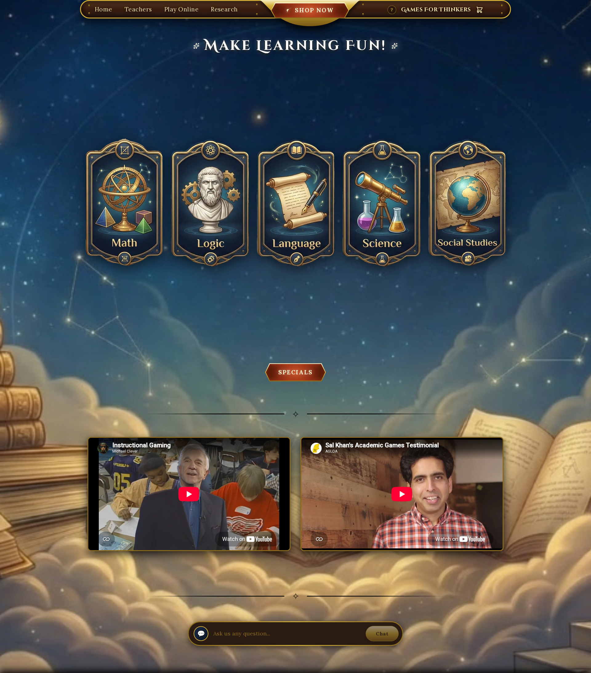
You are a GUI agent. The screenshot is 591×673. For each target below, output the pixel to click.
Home (103, 9)
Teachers (138, 9)
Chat (382, 634)
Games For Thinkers (436, 10)
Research (224, 9)
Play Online (181, 9)
